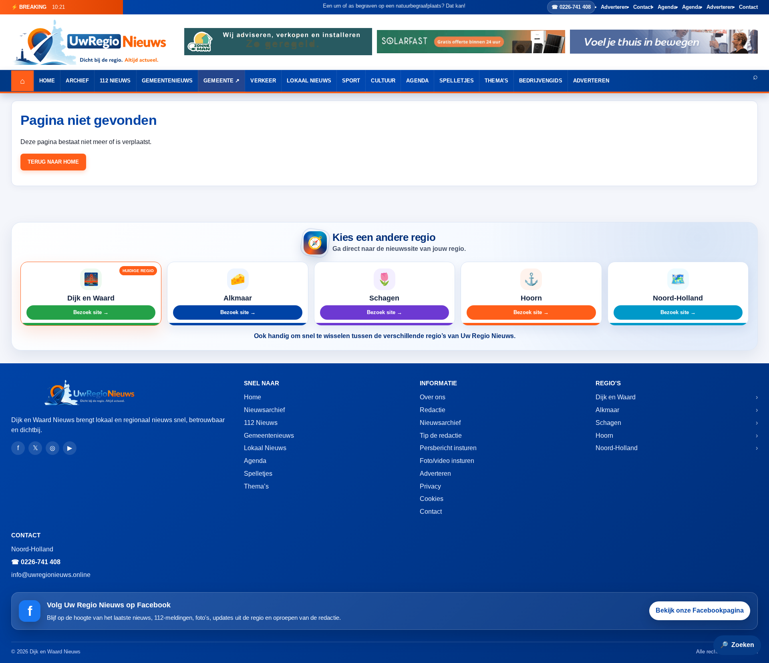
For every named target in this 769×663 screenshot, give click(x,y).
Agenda (667, 7)
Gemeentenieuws (167, 81)
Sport (351, 81)
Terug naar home (53, 162)
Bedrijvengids (540, 81)
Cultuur (383, 81)
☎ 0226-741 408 (571, 7)
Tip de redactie (441, 435)
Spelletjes (456, 81)
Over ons (432, 397)
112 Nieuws (115, 81)
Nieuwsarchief (264, 410)
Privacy (430, 486)
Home (47, 81)
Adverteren (614, 7)
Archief (77, 81)
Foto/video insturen (447, 460)
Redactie (432, 410)
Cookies (431, 498)
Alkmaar (607, 410)
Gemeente (218, 81)
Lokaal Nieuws (309, 81)
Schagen (608, 422)
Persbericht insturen (448, 448)
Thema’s (496, 81)
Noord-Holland (617, 448)
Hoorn (604, 435)
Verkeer (263, 81)
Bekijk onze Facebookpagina (700, 610)
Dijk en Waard (616, 397)
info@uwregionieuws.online (51, 574)
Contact (642, 7)
